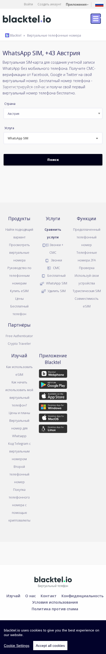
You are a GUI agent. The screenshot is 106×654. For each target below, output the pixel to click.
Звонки (56, 260)
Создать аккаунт (49, 4)
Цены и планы (19, 413)
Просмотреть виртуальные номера (19, 252)
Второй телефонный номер (19, 474)
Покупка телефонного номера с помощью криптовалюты (19, 505)
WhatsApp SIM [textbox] (18, 138)
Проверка (86, 267)
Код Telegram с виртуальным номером (19, 451)
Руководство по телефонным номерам (19, 275)
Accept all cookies (50, 646)
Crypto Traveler (19, 343)
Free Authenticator (19, 336)
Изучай (13, 595)
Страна (9, 103)
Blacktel (15, 35)
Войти (28, 4)
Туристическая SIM (87, 291)
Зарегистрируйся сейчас (24, 86)
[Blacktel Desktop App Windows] (53, 407)
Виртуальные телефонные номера (54, 35)
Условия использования (55, 602)
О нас (30, 595)
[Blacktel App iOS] (53, 396)
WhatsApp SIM (56, 283)
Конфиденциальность (82, 595)
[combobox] (53, 138)
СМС (56, 267)
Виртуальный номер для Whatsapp (19, 428)
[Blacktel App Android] (53, 385)
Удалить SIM (56, 291)
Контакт (49, 595)
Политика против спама (55, 608)
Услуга (9, 128)
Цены (19, 298)
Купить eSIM (19, 291)
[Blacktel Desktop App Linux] (53, 429)
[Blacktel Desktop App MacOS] (53, 418)
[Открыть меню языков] (99, 4)
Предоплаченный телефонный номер (86, 237)
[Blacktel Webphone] (53, 374)
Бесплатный (56, 275)
